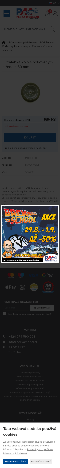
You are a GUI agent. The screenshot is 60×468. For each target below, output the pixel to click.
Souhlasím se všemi (15, 461)
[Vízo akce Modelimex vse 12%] (30, 234)
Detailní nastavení (41, 461)
